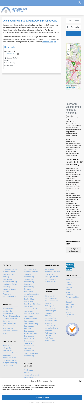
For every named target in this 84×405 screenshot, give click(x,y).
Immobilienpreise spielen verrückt (51, 280)
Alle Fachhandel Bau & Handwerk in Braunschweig (30, 20)
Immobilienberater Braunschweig (30, 319)
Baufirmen (69, 186)
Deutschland (8, 65)
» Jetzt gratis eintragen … (73, 249)
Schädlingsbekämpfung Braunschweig (31, 305)
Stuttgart (69, 287)
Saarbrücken (70, 304)
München (69, 284)
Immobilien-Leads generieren (51, 321)
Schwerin (69, 302)
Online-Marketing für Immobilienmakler (10, 270)
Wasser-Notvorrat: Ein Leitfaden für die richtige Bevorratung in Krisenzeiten (10, 361)
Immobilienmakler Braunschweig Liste (31, 270)
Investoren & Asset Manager (9, 290)
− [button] (68, 49)
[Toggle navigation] (79, 3)
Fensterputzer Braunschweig (29, 280)
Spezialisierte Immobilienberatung (10, 280)
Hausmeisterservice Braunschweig (31, 354)
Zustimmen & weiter (42, 397)
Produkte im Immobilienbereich (9, 295)
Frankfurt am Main (72, 297)
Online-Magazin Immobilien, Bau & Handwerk (51, 327)
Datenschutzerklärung (47, 402)
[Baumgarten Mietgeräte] (73, 63)
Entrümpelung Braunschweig (29, 339)
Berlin (68, 279)
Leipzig (68, 312)
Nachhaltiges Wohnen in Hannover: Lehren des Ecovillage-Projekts (52, 273)
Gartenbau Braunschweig (29, 290)
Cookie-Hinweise (34, 402)
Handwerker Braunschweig (29, 275)
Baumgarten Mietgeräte (15, 46)
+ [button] (68, 46)
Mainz (68, 292)
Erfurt (68, 289)
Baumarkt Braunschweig (29, 349)
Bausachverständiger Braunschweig (31, 315)
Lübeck (68, 317)
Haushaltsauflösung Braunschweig (31, 324)
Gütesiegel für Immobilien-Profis (51, 297)
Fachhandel (25, 25)
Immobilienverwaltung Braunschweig (31, 295)
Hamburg (69, 282)
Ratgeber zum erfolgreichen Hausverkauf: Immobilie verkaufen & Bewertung (10, 350)
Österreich (69, 265)
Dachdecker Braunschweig (29, 285)
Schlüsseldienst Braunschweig (29, 300)
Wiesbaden (70, 314)
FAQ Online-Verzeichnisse (50, 339)
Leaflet (68, 85)
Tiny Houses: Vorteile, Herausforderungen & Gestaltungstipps (31, 373)
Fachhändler (69, 116)
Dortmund (69, 294)
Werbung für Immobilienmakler (51, 306)
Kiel (67, 299)
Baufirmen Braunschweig (29, 329)
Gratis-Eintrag (9, 53)
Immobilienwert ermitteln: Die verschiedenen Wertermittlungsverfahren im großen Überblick (12, 313)
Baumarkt (78, 170)
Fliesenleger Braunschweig (29, 344)
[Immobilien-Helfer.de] (14, 9)
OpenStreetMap (70, 87)
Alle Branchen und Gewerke (51, 302)
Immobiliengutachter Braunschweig (31, 310)
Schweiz (69, 269)
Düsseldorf (70, 307)
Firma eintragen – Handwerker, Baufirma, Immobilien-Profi (51, 314)
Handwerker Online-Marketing (10, 285)
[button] (81, 381)
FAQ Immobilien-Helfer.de (51, 334)
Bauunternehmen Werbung (9, 275)
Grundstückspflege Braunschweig (30, 334)
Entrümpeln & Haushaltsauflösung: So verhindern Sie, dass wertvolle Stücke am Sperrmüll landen (10, 327)
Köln (67, 309)
